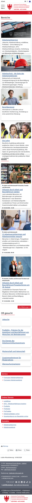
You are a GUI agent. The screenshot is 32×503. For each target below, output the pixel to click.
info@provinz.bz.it (11, 467)
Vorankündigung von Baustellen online (16, 416)
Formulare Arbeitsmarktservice (13, 377)
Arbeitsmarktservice (10, 40)
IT (27, 1)
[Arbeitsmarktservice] (16, 29)
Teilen (11, 450)
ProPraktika (7, 411)
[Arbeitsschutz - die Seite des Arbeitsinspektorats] (16, 63)
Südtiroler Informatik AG (16, 473)
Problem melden (7, 478)
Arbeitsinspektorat (9, 427)
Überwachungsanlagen (11, 364)
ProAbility (7, 406)
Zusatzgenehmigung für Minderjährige (11, 359)
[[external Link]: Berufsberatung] (16, 97)
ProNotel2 (7, 409)
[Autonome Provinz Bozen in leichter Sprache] (30, 1)
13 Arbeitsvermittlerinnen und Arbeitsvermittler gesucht (14, 235)
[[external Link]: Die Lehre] (16, 130)
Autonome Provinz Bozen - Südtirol (16, 463)
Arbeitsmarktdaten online (11, 414)
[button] (16, 482)
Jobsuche (5, 319)
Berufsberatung (8, 107)
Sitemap (5, 446)
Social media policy (23, 492)
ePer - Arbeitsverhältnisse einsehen (15, 404)
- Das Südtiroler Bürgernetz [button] (15, 485)
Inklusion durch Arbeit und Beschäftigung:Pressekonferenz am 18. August (16, 285)
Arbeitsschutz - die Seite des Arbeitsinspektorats (13, 74)
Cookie (12, 492)
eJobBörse (7, 401)
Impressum (26, 490)
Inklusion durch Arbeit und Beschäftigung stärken (12, 191)
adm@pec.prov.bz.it (10, 469)
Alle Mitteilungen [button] (23, 307)
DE (25, 1)
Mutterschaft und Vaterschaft (13, 351)
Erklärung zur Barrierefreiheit (11, 490)
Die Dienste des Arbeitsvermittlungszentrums (13, 342)
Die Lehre (6, 140)
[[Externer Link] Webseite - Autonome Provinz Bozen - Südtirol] (18, 7)
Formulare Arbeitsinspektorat (13, 380)
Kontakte (24, 476)
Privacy (5, 492)
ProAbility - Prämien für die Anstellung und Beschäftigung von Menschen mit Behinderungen (15, 332)
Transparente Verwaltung (10, 476)
